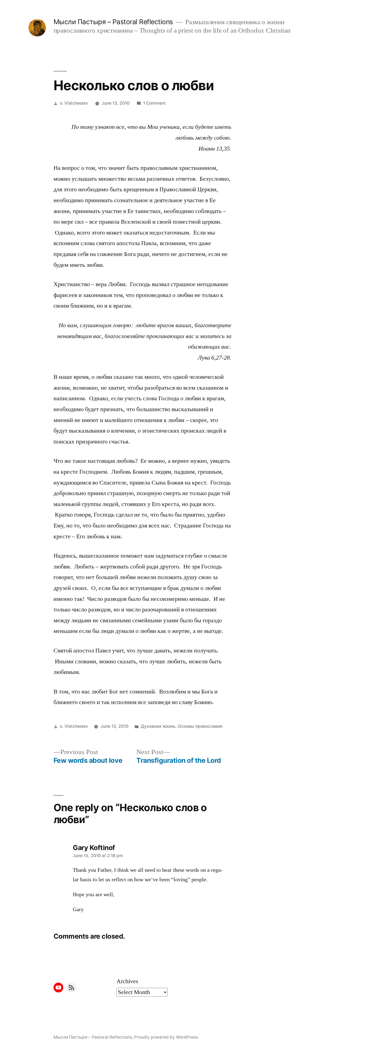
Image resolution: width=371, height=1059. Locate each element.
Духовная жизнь (158, 726)
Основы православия (200, 726)
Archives (127, 981)
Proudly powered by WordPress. (166, 1037)
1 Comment (154, 103)
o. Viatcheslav (74, 103)
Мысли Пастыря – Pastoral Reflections (113, 22)
